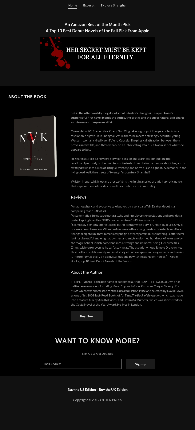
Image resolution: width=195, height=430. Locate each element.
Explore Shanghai (113, 5)
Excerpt (89, 5)
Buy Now (87, 316)
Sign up (140, 364)
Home (72, 5)
